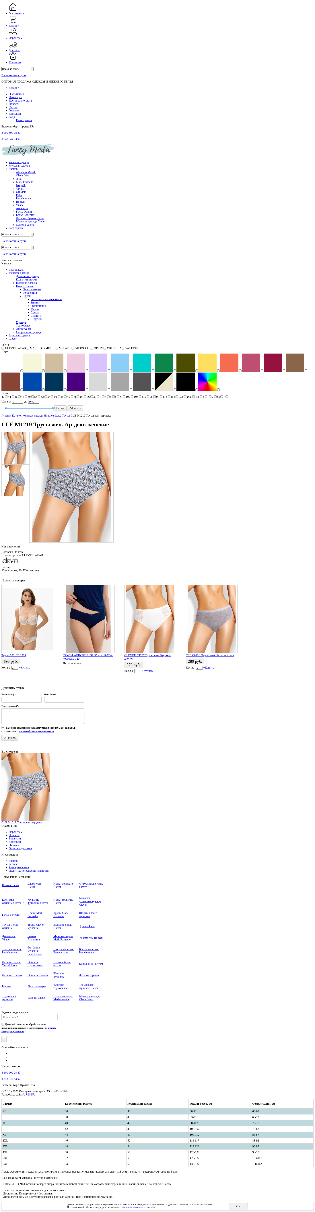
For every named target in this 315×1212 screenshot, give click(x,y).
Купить (25, 667)
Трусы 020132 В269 (13, 655)
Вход (12, 117)
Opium (20, 188)
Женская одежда (19, 162)
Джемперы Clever (34, 885)
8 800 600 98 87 (10, 132)
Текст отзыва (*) (10, 706)
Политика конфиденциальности (29, 870)
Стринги (36, 315)
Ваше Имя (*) (8, 694)
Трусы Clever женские (10, 926)
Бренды (13, 168)
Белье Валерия (25, 214)
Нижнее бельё (25, 286)
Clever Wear (23, 175)
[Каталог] (13, 22)
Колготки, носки (26, 279)
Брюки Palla (87, 926)
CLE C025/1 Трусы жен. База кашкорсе (210, 655)
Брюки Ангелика (34, 938)
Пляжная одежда (26, 282)
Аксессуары (23, 328)
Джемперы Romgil (91, 937)
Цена (4, 401)
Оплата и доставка (20, 848)
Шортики (36, 318)
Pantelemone (23, 198)
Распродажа (16, 228)
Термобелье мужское (9, 998)
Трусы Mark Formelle (60, 914)
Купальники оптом (91, 963)
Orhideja (21, 191)
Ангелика (22, 208)
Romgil (20, 201)
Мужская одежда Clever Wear (89, 998)
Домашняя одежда (27, 276)
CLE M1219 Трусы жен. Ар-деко (21, 822)
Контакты (15, 62)
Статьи (13, 107)
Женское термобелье (60, 986)
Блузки (6, 986)
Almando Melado (26, 172)
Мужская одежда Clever (30, 221)
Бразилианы (38, 305)
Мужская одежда (19, 165)
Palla (19, 195)
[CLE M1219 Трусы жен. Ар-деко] (15, 448)
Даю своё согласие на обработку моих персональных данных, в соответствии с (28, 1028)
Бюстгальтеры (32, 289)
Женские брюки (89, 975)
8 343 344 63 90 (10, 138)
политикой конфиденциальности (36, 731)
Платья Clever (10, 885)
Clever (12, 338)
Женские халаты (38, 975)
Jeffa (19, 178)
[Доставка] (13, 46)
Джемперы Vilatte (8, 938)
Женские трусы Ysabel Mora (11, 964)
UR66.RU (29, 1094)
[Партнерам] (13, 34)
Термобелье (23, 325)
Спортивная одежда (28, 332)
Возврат (14, 864)
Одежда (21, 322)
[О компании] (13, 10)
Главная (6, 415)
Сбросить (75, 408)
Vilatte (20, 205)
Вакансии (15, 838)
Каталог (14, 25)
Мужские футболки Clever (38, 901)
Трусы (27, 295)
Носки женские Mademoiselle (63, 998)
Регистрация (24, 120)
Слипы (35, 312)
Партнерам (15, 37)
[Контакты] (13, 59)
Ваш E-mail (50, 694)
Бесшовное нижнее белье (46, 299)
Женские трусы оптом (35, 964)
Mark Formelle (24, 182)
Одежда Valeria (25, 224)
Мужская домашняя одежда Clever (90, 901)
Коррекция (30, 292)
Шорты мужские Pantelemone (63, 951)
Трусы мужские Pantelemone (12, 951)
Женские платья (12, 975)
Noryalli (21, 185)
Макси (35, 309)
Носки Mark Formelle (35, 914)
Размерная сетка (19, 867)
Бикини (35, 302)
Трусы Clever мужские (36, 926)
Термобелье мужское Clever (88, 986)
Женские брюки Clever (30, 218)
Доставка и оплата (20, 100)
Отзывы (14, 110)
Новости (14, 103)
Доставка (14, 50)
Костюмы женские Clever (11, 901)
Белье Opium (24, 211)
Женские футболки (59, 975)
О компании (16, 13)
